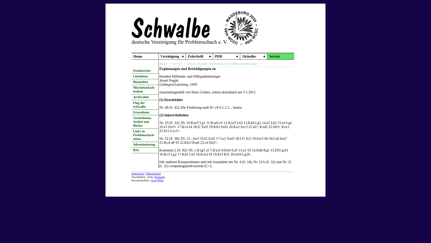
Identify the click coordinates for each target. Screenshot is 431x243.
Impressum (138, 173)
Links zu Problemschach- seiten (144, 135)
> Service (176, 63)
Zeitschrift (195, 56)
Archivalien (141, 97)
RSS (136, 150)
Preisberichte (142, 70)
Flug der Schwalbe (139, 104)
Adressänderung (144, 144)
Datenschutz (153, 173)
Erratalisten (141, 112)
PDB (218, 56)
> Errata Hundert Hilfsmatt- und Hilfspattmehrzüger (221, 63)
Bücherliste (140, 82)
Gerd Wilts (157, 180)
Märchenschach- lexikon (144, 89)
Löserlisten (140, 76)
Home (137, 56)
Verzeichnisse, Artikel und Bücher (142, 121)
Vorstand (159, 177)
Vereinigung (170, 56)
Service (274, 56)
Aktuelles (249, 56)
